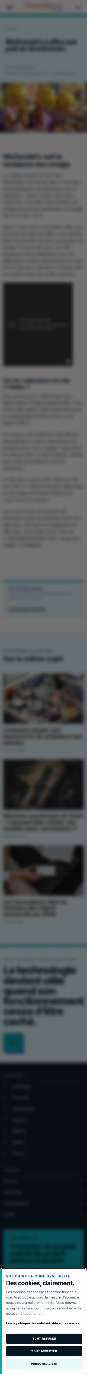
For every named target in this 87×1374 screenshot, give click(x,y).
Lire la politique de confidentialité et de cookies (42, 1323)
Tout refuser (44, 1338)
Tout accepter (44, 1351)
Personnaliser (44, 1363)
